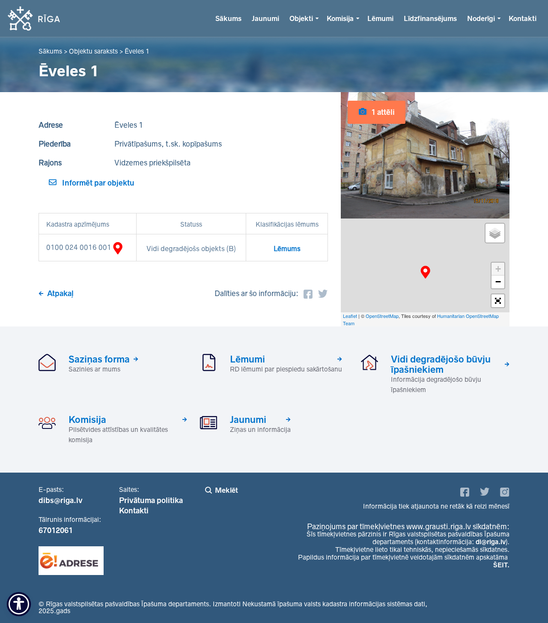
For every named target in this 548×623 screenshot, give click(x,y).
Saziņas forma (99, 359)
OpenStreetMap (382, 315)
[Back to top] (524, 599)
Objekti (301, 18)
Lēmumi (380, 18)
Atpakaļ (60, 293)
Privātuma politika (151, 500)
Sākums (228, 18)
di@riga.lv (491, 541)
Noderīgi (481, 18)
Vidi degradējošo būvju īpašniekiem (441, 364)
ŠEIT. (501, 565)
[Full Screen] (497, 300)
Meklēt (226, 490)
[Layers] (494, 233)
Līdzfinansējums (430, 18)
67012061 (56, 530)
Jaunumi (265, 18)
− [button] (498, 281)
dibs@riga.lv (61, 500)
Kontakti (522, 18)
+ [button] (498, 269)
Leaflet (350, 315)
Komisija (340, 18)
